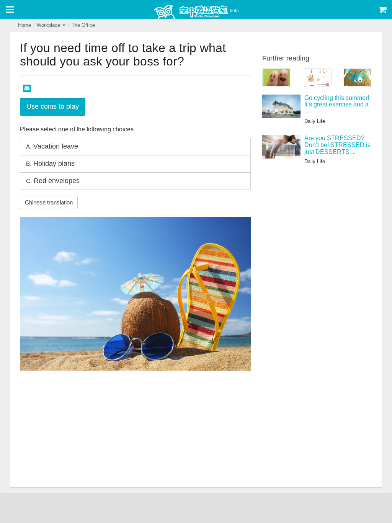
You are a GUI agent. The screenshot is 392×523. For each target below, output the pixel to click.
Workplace (49, 25)
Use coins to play (52, 106)
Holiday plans (50, 163)
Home (24, 25)
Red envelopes (53, 181)
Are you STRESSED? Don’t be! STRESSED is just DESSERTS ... (337, 145)
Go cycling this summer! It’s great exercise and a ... (336, 104)
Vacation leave (52, 146)
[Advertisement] (135, 430)
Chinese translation (49, 202)
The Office (83, 25)
